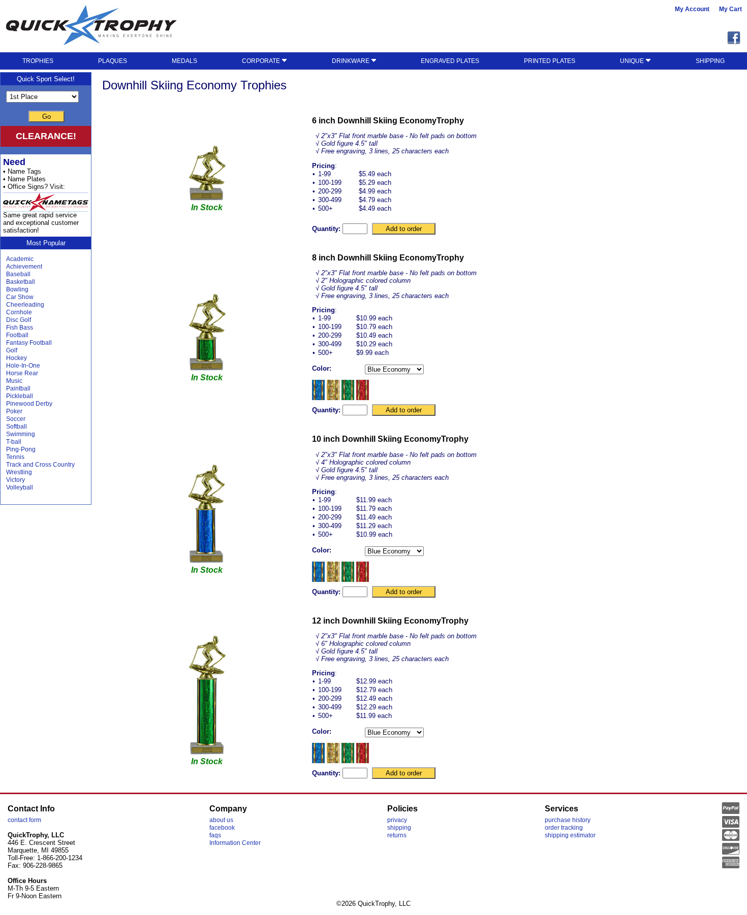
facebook (222, 827)
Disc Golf (18, 319)
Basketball (20, 281)
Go (46, 116)
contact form (24, 820)
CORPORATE (262, 60)
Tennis (15, 457)
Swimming (20, 434)
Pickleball (19, 396)
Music (14, 380)
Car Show (20, 297)
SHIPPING (710, 60)
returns (397, 835)
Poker (14, 411)
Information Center (235, 842)
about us (221, 820)
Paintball (18, 388)
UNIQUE (632, 60)
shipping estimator (570, 835)
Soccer (15, 418)
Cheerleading (25, 304)
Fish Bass (19, 327)
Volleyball (19, 487)
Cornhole (19, 312)
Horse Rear (22, 373)
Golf (11, 350)
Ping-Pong (21, 449)
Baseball (18, 274)
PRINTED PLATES (549, 60)
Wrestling (19, 472)
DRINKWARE (351, 60)
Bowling (17, 289)
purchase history (567, 820)
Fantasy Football (29, 342)
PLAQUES (112, 60)
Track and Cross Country (40, 464)
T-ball (13, 441)
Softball (16, 426)
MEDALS (184, 60)
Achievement (24, 266)
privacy (397, 820)
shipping (399, 827)
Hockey (16, 358)
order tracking (564, 827)
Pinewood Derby (29, 403)
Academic (20, 259)
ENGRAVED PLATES (450, 60)
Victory (15, 479)
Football (17, 335)
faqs (215, 835)
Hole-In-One (23, 365)
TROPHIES (37, 60)
